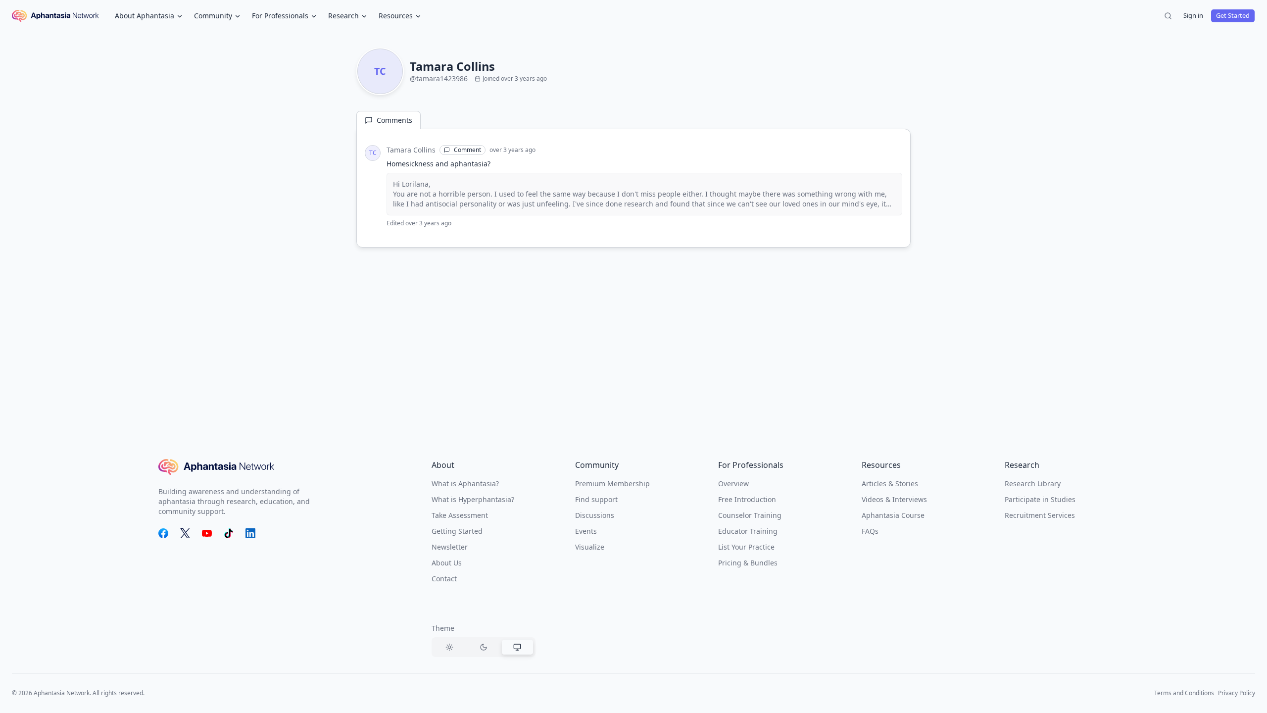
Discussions (594, 515)
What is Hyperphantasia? (473, 499)
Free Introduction (747, 499)
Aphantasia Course (893, 515)
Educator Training (748, 531)
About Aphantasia (144, 15)
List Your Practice (746, 547)
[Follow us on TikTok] (229, 533)
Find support (596, 499)
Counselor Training (749, 515)
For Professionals (280, 15)
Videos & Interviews (894, 499)
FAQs (870, 531)
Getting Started (457, 531)
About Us (447, 562)
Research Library (1033, 483)
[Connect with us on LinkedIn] (250, 533)
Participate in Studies (1040, 499)
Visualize (589, 547)
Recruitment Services (1040, 515)
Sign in (1193, 15)
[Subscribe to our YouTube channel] (207, 533)
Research (343, 15)
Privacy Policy (1236, 693)
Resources (396, 15)
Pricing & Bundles (748, 562)
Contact (444, 578)
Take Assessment (460, 515)
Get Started (1233, 15)
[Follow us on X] (185, 533)
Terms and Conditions (1184, 693)
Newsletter (450, 547)
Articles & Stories (890, 483)
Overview (733, 483)
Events (586, 531)
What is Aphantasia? (465, 483)
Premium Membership (612, 483)
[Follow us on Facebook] (163, 533)
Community (213, 15)
